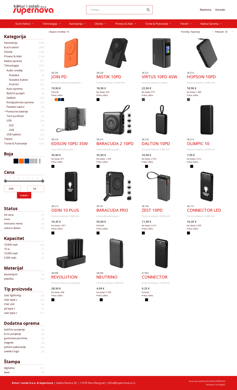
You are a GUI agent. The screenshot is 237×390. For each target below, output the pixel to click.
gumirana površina (15, 338)
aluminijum (10, 274)
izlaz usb (9, 304)
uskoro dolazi (12, 228)
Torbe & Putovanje (156, 23)
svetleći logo (11, 351)
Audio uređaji (14, 70)
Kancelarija (76, 23)
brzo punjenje (12, 334)
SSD (11, 125)
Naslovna (205, 9)
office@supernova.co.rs (121, 383)
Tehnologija (49, 23)
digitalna (9, 368)
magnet (8, 342)
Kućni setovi (22, 23)
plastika (9, 278)
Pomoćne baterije (17, 111)
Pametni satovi (15, 107)
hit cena (9, 215)
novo (7, 219)
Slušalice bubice (18, 79)
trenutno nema (13, 223)
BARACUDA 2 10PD (115, 143)
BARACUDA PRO (112, 210)
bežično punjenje (14, 329)
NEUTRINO (107, 277)
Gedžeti (10, 98)
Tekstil (184, 23)
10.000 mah (11, 244)
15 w (7, 249)
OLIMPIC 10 (198, 143)
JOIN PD (59, 77)
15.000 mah (11, 253)
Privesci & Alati (124, 23)
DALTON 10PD (156, 143)
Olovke (99, 23)
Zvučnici (14, 84)
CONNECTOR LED (204, 210)
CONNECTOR (155, 277)
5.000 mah (10, 257)
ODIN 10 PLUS (65, 210)
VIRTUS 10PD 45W (159, 77)
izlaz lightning (12, 295)
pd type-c (9, 308)
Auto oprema (14, 89)
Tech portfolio (15, 116)
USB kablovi (13, 134)
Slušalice (14, 75)
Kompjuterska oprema (20, 102)
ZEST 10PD (152, 210)
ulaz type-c (10, 313)
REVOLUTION (64, 277)
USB (9, 120)
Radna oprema (209, 23)
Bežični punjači (15, 93)
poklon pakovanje (15, 347)
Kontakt (220, 9)
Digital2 (221, 384)
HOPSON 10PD (201, 77)
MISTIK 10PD (108, 77)
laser (7, 372)
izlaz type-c (10, 299)
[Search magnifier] (148, 9)
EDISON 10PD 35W (69, 143)
